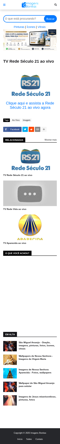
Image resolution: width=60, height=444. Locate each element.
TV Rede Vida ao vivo (14, 209)
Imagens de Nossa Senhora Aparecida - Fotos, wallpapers (35, 371)
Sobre (29, 439)
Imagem (26, 120)
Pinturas (19, 27)
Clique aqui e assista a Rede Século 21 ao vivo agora (30, 105)
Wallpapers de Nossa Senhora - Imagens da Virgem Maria (36, 357)
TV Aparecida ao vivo (14, 243)
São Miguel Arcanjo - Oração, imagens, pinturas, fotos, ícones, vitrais (37, 345)
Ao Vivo (16, 120)
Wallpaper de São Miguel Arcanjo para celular (37, 385)
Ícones (31, 27)
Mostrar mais (51, 140)
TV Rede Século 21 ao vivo (17, 175)
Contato (39, 439)
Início (19, 439)
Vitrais (42, 27)
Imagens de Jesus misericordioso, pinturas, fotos (37, 398)
